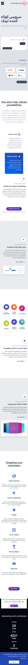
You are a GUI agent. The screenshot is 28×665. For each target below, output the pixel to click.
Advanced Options (7, 48)
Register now (14, 606)
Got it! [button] (14, 662)
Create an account (21, 82)
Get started (14, 589)
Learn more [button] (23, 658)
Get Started (19, 262)
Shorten (22, 43)
